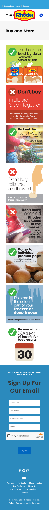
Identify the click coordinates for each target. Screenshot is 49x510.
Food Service (30, 489)
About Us (32, 486)
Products (21, 483)
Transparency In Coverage (28, 503)
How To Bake (19, 486)
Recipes (10, 483)
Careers (26, 6)
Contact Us (15, 489)
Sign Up (24, 450)
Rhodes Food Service (12, 6)
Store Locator (35, 483)
